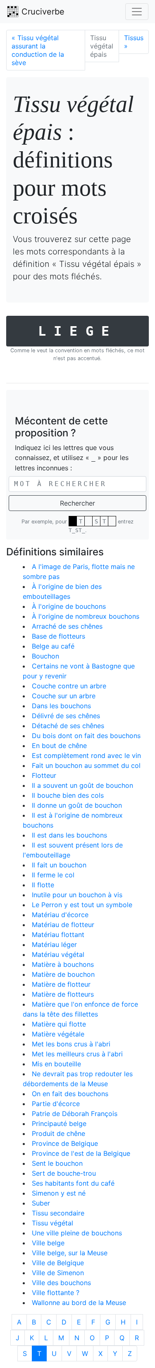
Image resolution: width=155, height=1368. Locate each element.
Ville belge (48, 1243)
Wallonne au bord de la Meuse (79, 1302)
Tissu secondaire (58, 1213)
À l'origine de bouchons (69, 606)
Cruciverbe (41, 12)
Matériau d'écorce (60, 914)
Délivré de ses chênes (66, 716)
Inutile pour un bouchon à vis (77, 895)
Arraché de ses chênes (67, 626)
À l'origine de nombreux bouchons (85, 616)
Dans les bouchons (61, 706)
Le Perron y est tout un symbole (82, 905)
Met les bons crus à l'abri (71, 1044)
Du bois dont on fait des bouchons (86, 735)
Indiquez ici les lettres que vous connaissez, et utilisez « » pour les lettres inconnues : (72, 457)
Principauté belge (59, 1123)
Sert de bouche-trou (64, 1173)
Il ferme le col (53, 875)
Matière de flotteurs (63, 994)
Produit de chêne (58, 1133)
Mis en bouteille (56, 1064)
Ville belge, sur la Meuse (69, 1253)
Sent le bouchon (57, 1163)
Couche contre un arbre (69, 686)
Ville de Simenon (58, 1273)
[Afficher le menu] (136, 11)
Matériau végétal (58, 954)
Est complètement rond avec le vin (86, 755)
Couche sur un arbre (63, 696)
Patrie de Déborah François (74, 1113)
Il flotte (43, 885)
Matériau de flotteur (63, 924)
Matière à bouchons (63, 964)
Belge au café (53, 646)
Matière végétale (58, 1034)
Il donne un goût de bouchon (77, 805)
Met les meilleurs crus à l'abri (77, 1054)
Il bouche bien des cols (68, 795)
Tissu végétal (52, 1223)
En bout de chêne (59, 745)
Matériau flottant (58, 934)
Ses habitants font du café (73, 1183)
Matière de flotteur (61, 984)
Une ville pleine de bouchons (77, 1233)
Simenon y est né (59, 1193)
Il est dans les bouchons (69, 835)
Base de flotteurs (58, 636)
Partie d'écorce (56, 1103)
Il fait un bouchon (59, 865)
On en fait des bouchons (70, 1094)
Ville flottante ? (55, 1292)
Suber (41, 1203)
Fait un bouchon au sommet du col (86, 765)
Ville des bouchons (61, 1282)
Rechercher (77, 503)
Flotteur (44, 775)
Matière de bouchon (63, 974)
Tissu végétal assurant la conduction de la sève (38, 50)
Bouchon (45, 656)
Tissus (133, 42)
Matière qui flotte (59, 1024)
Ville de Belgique (58, 1263)
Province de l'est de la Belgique (81, 1153)
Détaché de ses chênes (68, 726)
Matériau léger (54, 944)
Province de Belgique (65, 1143)
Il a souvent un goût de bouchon (82, 785)
